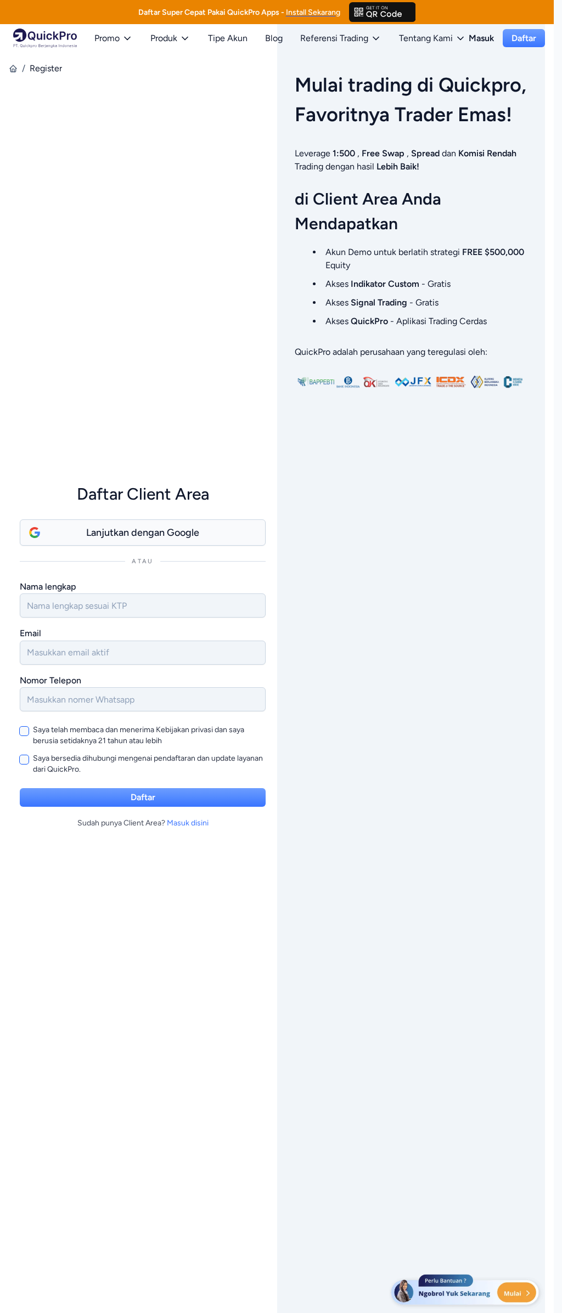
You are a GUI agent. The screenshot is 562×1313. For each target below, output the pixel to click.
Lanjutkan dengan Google (142, 533)
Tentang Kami (426, 38)
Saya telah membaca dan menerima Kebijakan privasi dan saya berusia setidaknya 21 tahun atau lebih (138, 735)
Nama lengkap (48, 586)
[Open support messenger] (466, 1291)
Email (30, 633)
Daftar (524, 38)
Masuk (481, 38)
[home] (13, 68)
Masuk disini (188, 823)
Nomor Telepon (50, 680)
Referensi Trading (334, 38)
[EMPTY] (382, 12)
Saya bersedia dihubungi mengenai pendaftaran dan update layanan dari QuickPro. (148, 764)
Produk (163, 38)
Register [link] (46, 68)
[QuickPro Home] (45, 38)
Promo (107, 38)
